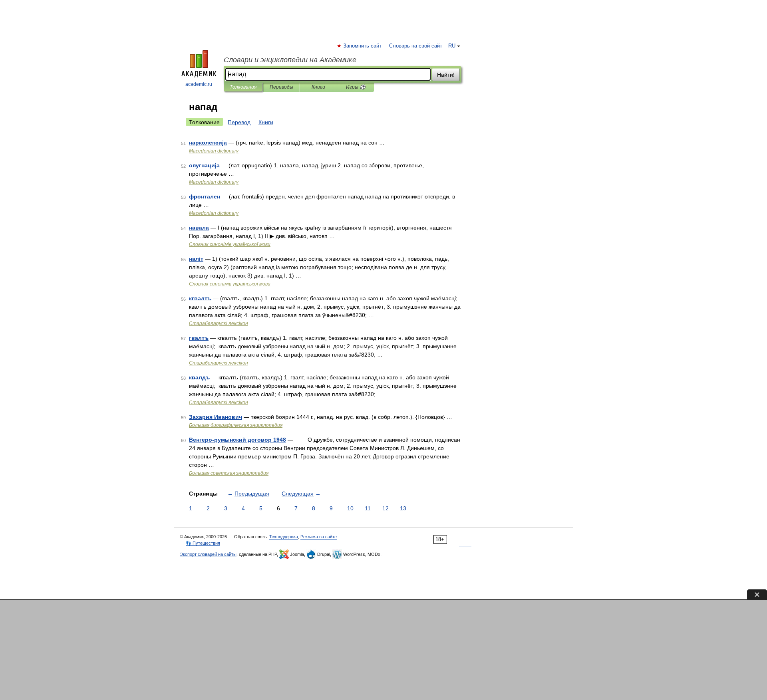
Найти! (446, 74)
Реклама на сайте (318, 536)
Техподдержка (283, 536)
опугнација (204, 165)
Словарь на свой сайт (415, 46)
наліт (196, 259)
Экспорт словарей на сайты (208, 554)
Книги (318, 87)
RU (451, 46)
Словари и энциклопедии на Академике (290, 60)
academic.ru (198, 84)
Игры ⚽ (356, 87)
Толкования (243, 87)
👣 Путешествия (203, 543)
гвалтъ (199, 338)
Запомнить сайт (363, 46)
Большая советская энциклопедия (228, 473)
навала (199, 227)
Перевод (239, 122)
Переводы (281, 87)
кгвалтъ (200, 298)
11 (368, 508)
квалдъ (199, 377)
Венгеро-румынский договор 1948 (237, 439)
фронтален (204, 196)
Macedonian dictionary (213, 151)
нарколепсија (208, 142)
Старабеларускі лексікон (218, 323)
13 (403, 508)
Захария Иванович (215, 417)
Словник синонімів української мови (229, 244)
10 (350, 508)
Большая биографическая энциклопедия (235, 425)
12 (385, 508)
